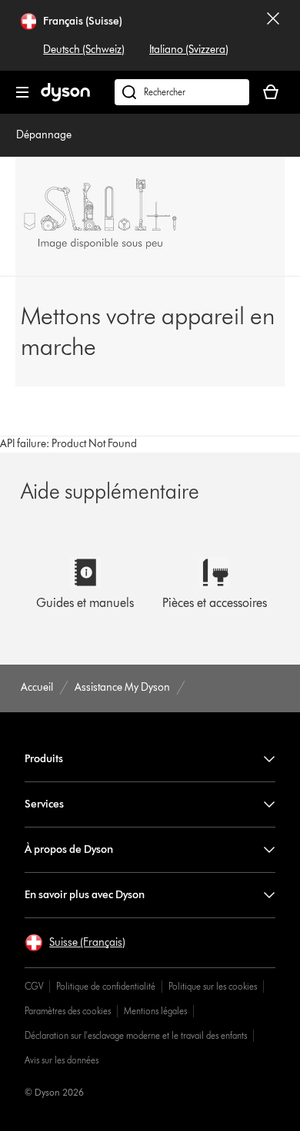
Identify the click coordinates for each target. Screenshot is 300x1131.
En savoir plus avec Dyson (85, 894)
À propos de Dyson (69, 849)
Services (44, 804)
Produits (44, 758)
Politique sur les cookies (212, 986)
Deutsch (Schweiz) (84, 49)
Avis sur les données (61, 1060)
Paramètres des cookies (68, 1011)
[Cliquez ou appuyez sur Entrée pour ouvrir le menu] (22, 92)
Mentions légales (155, 1011)
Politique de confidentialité (105, 986)
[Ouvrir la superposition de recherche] (182, 92)
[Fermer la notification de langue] (273, 35)
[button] (75, 942)
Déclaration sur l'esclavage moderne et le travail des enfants (136, 1035)
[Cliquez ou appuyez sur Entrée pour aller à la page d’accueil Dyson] (65, 97)
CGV (34, 986)
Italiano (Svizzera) (188, 49)
